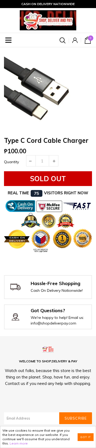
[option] (48, 91)
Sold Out (48, 178)
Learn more (19, 443)
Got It (85, 437)
